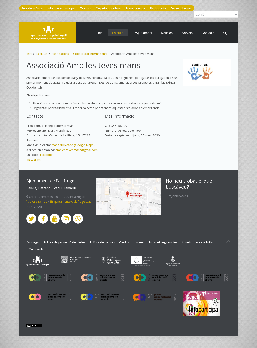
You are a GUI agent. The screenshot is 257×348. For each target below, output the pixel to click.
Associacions (60, 54)
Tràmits (85, 8)
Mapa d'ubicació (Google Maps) (73, 145)
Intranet (139, 242)
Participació (158, 8)
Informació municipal (61, 8)
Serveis (187, 32)
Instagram (33, 159)
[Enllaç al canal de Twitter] (31, 219)
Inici (100, 32)
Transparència (135, 8)
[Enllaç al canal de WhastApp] (78, 219)
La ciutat (118, 32)
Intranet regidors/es (163, 242)
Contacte (208, 32)
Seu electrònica (32, 8)
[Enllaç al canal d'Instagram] (66, 219)
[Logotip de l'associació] (200, 72)
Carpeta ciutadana (108, 8)
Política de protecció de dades (64, 242)
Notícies (167, 32)
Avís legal (32, 242)
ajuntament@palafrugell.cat (72, 201)
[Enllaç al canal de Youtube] (55, 219)
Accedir (187, 242)
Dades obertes (181, 8)
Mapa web (36, 249)
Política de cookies (102, 242)
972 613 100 (38, 201)
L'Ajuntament (142, 32)
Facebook (46, 155)
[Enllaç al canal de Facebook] (43, 219)
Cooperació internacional (90, 54)
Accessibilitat (205, 242)
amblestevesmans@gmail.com (77, 150)
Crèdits (124, 242)
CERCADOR (180, 196)
